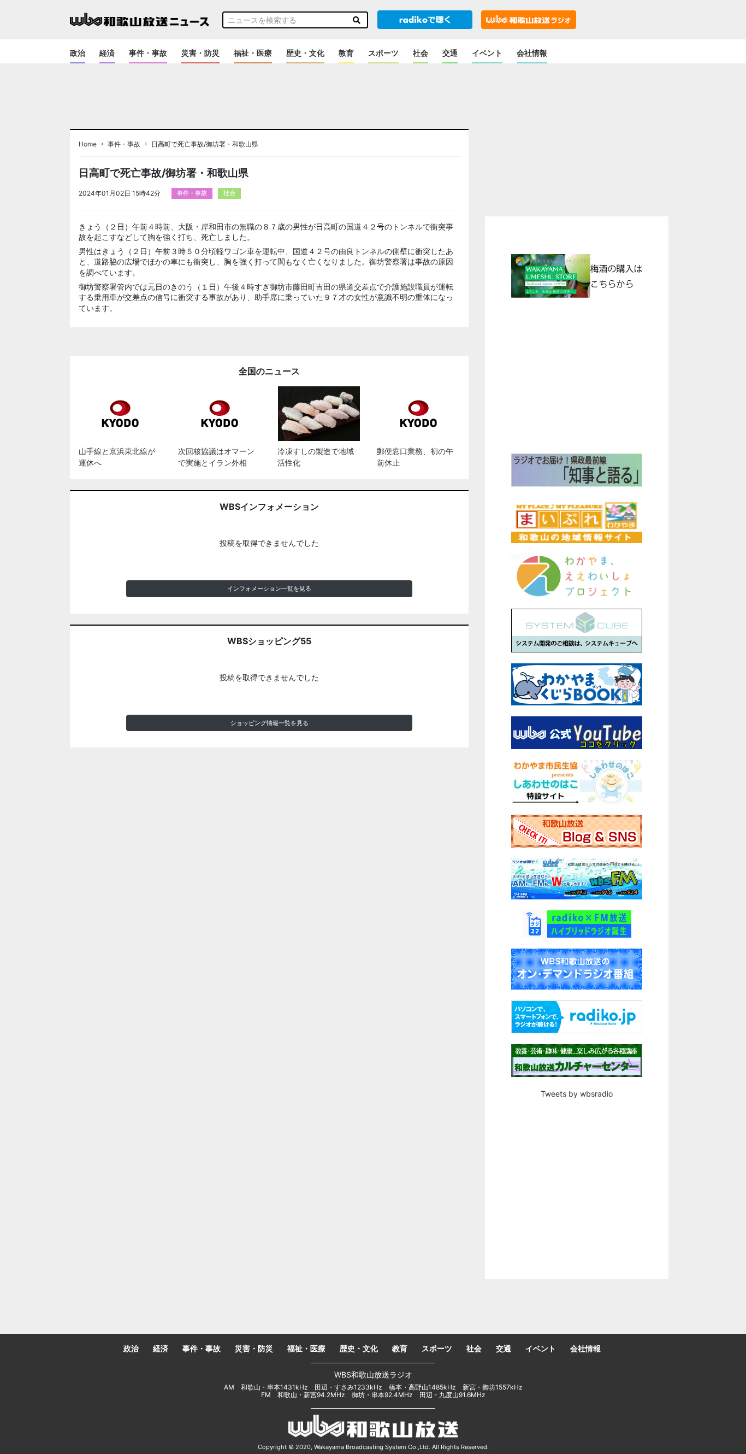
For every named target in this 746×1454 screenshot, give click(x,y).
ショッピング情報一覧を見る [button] (269, 723)
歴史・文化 (305, 52)
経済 (107, 52)
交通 (450, 52)
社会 (420, 52)
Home (88, 144)
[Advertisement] (576, 374)
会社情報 (532, 52)
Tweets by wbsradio (577, 1093)
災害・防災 (200, 52)
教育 (346, 52)
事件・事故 (148, 52)
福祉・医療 (253, 52)
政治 (77, 52)
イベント (487, 52)
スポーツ (383, 52)
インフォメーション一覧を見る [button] (269, 588)
